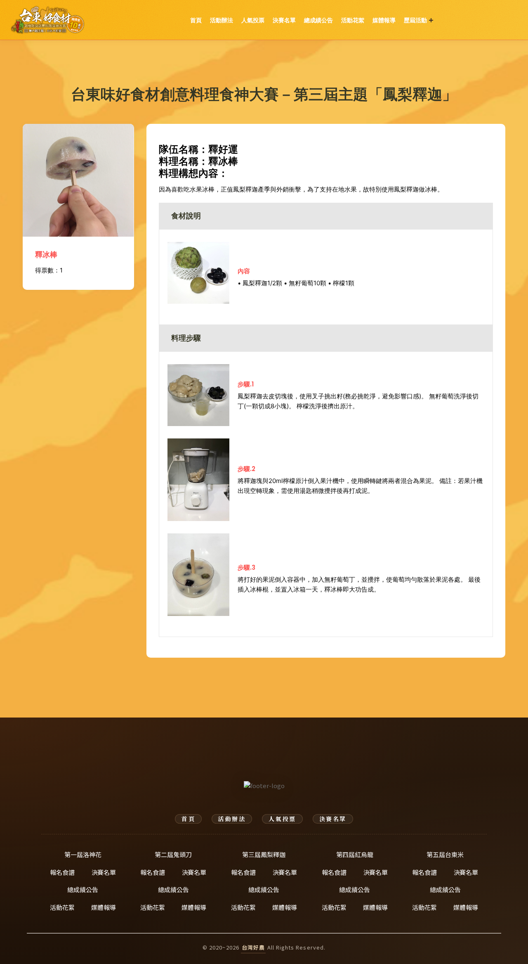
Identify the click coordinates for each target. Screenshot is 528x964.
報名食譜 (62, 872)
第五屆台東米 (445, 854)
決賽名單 (284, 20)
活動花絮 (352, 20)
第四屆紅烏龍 (354, 854)
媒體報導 (384, 20)
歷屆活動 (415, 20)
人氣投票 (252, 20)
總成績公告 (318, 20)
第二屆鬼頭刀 (173, 854)
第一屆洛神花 (82, 854)
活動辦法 (221, 20)
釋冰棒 (46, 254)
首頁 (196, 20)
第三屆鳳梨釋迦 (263, 854)
